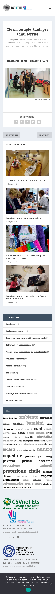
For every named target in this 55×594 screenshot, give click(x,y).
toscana (27, 487)
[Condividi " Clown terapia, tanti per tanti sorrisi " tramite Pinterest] (27, 122)
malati (22, 42)
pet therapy (45, 456)
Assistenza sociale (14, 331)
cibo (14, 433)
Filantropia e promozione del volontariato (26, 351)
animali (6, 423)
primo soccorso (37, 460)
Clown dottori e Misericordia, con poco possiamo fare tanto (25, 257)
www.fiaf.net (9, 566)
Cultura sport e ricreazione (18, 345)
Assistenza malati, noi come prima (23, 218)
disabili (28, 437)
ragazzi (46, 476)
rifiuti (26, 480)
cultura (16, 437)
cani (38, 428)
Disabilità (44, 436)
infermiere (23, 444)
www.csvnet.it (9, 532)
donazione (8, 440)
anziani (18, 423)
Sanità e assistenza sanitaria (33, 39)
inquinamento (37, 443)
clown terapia (35, 432)
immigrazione (10, 444)
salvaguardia (13, 483)
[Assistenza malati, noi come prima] (28, 201)
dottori (18, 440)
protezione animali (27, 465)
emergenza (28, 440)
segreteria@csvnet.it (28, 532)
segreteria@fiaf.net (26, 566)
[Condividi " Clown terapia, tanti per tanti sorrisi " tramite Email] (39, 122)
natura (44, 448)
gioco (16, 46)
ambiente (28, 417)
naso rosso (25, 46)
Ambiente (10, 324)
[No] (51, 583)
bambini (35, 423)
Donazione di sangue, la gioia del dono (25, 180)
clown (15, 42)
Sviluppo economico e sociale (19, 393)
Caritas (6, 432)
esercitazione (40, 440)
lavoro (48, 443)
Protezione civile (14, 365)
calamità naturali (23, 429)
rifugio (49, 479)
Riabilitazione (11, 479)
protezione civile (22, 470)
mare (19, 450)
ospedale (30, 42)
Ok (28, 590)
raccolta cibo (27, 476)
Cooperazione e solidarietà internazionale (26, 338)
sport (38, 484)
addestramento (10, 417)
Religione (10, 372)
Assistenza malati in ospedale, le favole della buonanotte (26, 297)
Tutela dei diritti (13, 386)
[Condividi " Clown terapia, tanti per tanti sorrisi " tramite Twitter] (22, 122)
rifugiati (37, 480)
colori (38, 42)
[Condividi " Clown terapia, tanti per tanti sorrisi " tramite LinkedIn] (33, 122)
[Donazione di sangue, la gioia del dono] (28, 163)
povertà (9, 461)
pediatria (36, 46)
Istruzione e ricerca (15, 358)
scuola (29, 483)
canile (48, 429)
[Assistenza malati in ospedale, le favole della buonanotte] (28, 278)
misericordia (29, 450)
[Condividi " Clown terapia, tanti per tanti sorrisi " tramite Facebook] (16, 122)
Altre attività (12, 400)
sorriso (44, 46)
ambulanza (45, 417)
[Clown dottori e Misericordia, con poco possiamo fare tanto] (28, 238)
